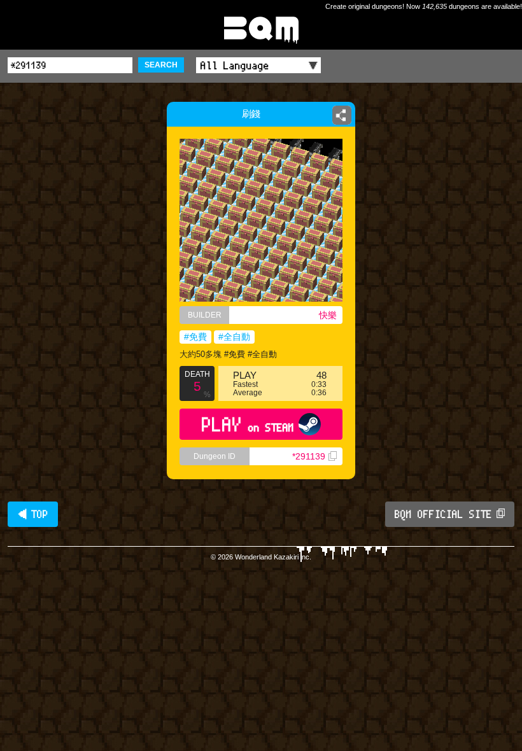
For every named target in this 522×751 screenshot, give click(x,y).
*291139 (308, 456)
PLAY (248, 424)
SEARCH (161, 64)
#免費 (195, 337)
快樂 (328, 315)
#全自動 (234, 337)
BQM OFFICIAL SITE (443, 514)
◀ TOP (32, 514)
